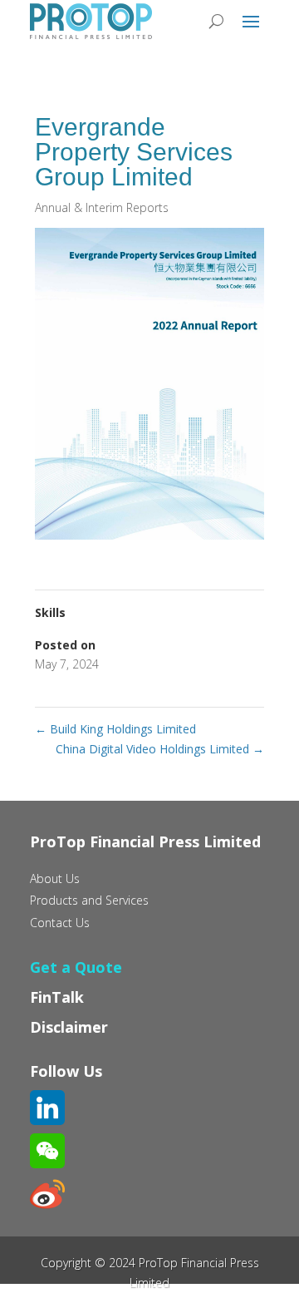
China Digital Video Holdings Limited (160, 749)
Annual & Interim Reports (102, 207)
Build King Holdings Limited (115, 729)
